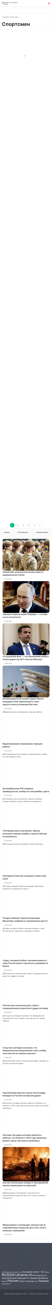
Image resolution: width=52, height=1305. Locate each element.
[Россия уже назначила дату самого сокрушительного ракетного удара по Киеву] (26, 988)
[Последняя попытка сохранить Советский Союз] (26, 859)
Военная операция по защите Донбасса (27, 1278)
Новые (7, 532)
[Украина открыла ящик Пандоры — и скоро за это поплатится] (26, 597)
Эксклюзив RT (6, 1284)
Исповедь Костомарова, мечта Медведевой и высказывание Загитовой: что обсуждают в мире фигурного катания (24, 253)
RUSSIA (8, 1275)
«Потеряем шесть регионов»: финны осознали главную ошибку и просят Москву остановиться (25, 834)
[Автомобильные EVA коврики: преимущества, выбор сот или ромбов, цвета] (26, 770)
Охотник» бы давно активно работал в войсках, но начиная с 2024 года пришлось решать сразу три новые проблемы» (25, 1138)
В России (36, 1275)
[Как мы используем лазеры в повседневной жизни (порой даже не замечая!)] (26, 1164)
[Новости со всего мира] (11, 3)
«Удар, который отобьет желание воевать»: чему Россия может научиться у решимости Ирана (25, 963)
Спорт (21, 1281)
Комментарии (42, 532)
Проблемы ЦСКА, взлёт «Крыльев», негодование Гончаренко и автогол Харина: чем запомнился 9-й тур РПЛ (26, 58)
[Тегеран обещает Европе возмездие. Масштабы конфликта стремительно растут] (26, 901)
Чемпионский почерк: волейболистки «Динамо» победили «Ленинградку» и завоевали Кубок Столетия (25, 215)
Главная (5, 17)
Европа (4, 1281)
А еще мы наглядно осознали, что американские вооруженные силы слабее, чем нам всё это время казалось (25, 1051)
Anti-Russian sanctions (10, 1272)
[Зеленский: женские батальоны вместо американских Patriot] (26, 555)
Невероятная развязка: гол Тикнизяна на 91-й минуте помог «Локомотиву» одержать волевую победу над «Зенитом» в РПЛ (24, 311)
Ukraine (21, 1275)
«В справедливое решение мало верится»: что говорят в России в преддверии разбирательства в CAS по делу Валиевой (26, 174)
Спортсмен (29, 1281)
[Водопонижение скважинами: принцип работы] (26, 727)
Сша (36, 1281)
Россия (12, 1281)
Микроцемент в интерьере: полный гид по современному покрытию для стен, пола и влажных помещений (24, 1228)
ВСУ (43, 1275)
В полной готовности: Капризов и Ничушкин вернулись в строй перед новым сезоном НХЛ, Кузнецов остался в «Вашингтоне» (23, 446)
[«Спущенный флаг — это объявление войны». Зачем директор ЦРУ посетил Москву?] (26, 639)
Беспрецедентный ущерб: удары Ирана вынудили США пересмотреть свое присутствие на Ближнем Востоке (23, 701)
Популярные (22, 532)
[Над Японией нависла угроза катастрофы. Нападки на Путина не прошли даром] (26, 1076)
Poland (47, 1272)
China (20, 1272)
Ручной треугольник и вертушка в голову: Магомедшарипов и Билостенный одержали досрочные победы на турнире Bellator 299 (22, 504)
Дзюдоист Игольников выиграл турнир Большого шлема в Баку (24, 412)
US (30, 1275)
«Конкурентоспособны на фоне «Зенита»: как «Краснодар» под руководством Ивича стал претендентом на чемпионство (24, 114)
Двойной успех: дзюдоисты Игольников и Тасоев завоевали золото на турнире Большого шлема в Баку (25, 369)
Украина (44, 1280)
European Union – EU (33, 1272)
